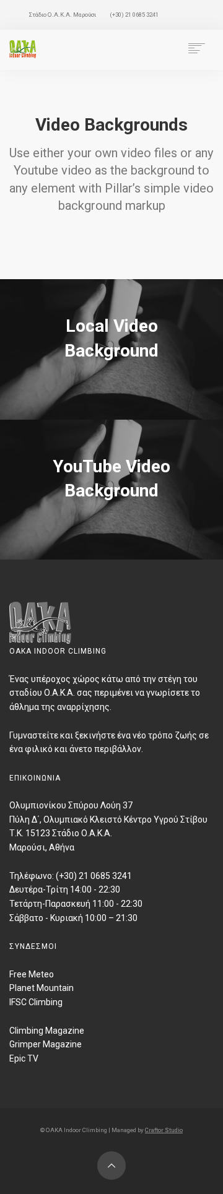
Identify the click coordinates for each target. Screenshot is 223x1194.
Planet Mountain (41, 988)
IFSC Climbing (36, 1002)
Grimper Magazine (45, 1044)
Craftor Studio (164, 1130)
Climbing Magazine (46, 1031)
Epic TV (23, 1058)
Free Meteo (31, 974)
